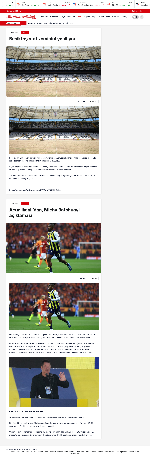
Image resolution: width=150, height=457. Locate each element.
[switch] (135, 17)
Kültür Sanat (104, 17)
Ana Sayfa (43, 17)
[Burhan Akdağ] (21, 17)
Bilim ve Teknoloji (119, 17)
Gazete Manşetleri (56, 452)
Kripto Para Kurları (83, 452)
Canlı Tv (29, 452)
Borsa (13, 452)
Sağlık (95, 17)
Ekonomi (71, 17)
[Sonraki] (3, 6)
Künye (141, 11)
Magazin (86, 17)
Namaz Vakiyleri (97, 452)
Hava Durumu (69, 452)
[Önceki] (3, 2)
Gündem (54, 17)
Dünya (62, 17)
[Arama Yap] (142, 17)
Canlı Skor (20, 452)
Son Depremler (121, 452)
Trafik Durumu (133, 452)
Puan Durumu (109, 452)
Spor (79, 17)
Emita (46, 452)
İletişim (134, 11)
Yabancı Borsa (75, 454)
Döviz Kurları (38, 452)
